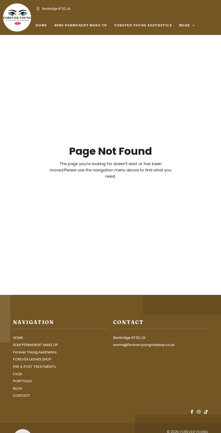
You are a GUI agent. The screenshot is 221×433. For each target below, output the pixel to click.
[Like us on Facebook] (192, 412)
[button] (41, 25)
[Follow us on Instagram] (199, 412)
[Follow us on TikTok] (206, 412)
